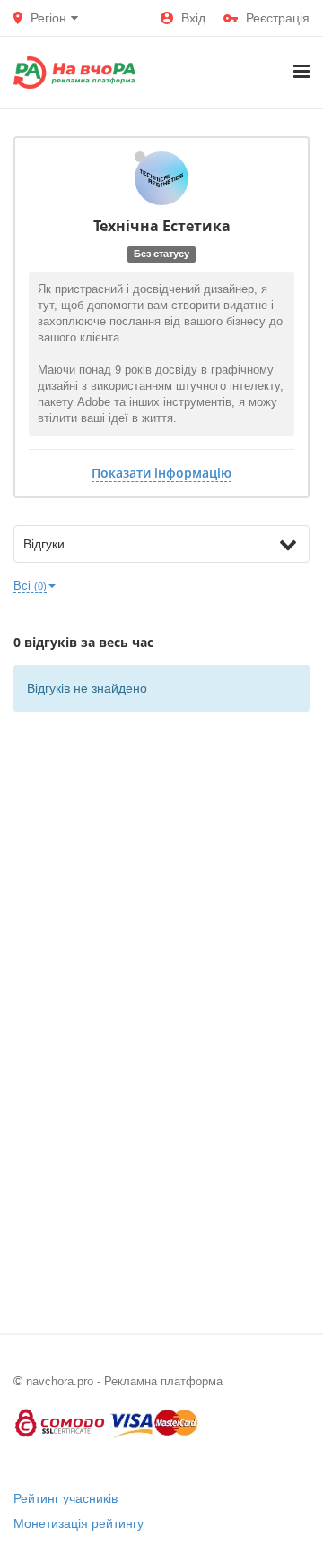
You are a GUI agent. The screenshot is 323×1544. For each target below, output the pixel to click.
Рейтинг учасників (65, 1498)
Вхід (193, 18)
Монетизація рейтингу (78, 1523)
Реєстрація (278, 18)
